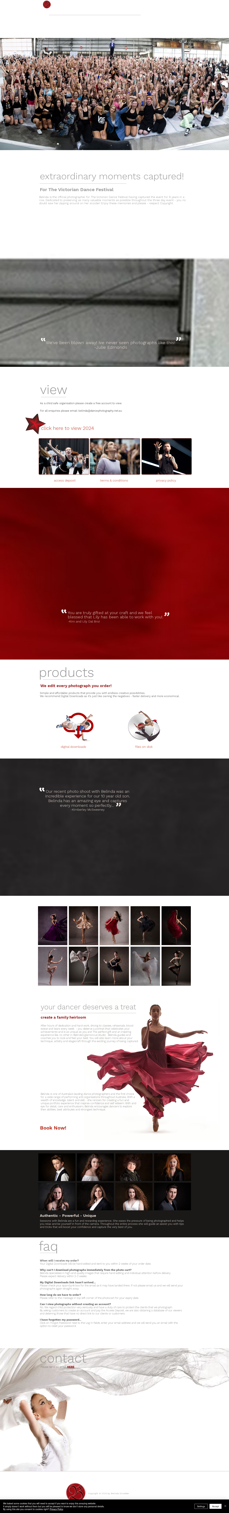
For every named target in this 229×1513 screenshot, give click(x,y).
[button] (114, 91)
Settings (201, 1506)
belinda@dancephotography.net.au (100, 410)
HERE (71, 1366)
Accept (215, 1506)
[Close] (225, 1506)
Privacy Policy (56, 1509)
